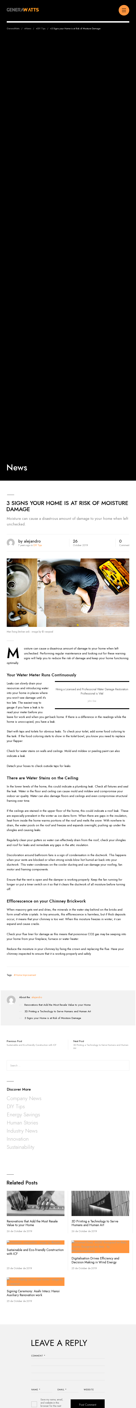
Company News (24, 1098)
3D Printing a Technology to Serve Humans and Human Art (57, 1011)
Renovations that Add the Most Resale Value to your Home (57, 1005)
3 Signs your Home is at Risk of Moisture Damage (52, 1018)
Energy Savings (23, 1114)
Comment (38, 1355)
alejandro (37, 997)
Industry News (22, 1131)
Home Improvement (26, 975)
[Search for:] (68, 1065)
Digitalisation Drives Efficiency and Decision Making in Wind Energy (95, 1260)
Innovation (18, 1139)
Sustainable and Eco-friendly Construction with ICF (35, 1252)
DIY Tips (37, 545)
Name (35, 1389)
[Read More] (35, 1203)
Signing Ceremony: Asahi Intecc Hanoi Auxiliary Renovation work (33, 1293)
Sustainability (20, 1147)
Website (89, 1389)
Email (62, 1389)
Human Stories (22, 1122)
